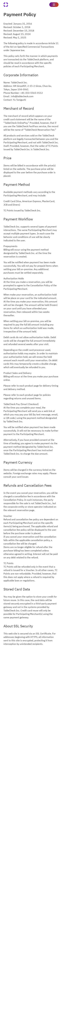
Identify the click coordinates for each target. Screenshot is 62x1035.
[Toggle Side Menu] (54, 4)
